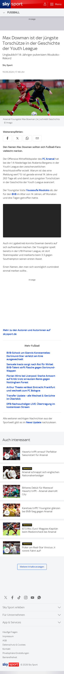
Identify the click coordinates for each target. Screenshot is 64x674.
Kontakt (6, 649)
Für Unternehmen (14, 615)
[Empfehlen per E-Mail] (37, 138)
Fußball (13, 12)
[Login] (45, 4)
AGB (5, 640)
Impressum (8, 636)
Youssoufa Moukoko (37, 190)
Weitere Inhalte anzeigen (32, 566)
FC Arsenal (48, 158)
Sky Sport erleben (14, 607)
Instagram (26, 597)
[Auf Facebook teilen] (7, 138)
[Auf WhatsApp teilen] (27, 138)
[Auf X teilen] (17, 138)
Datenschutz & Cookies (14, 644)
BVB (14, 194)
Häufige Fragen (10, 632)
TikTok (19, 597)
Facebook (12, 597)
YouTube (32, 597)
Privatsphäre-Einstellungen (16, 653)
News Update (33, 422)
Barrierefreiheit (10, 657)
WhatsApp (39, 597)
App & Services (12, 622)
